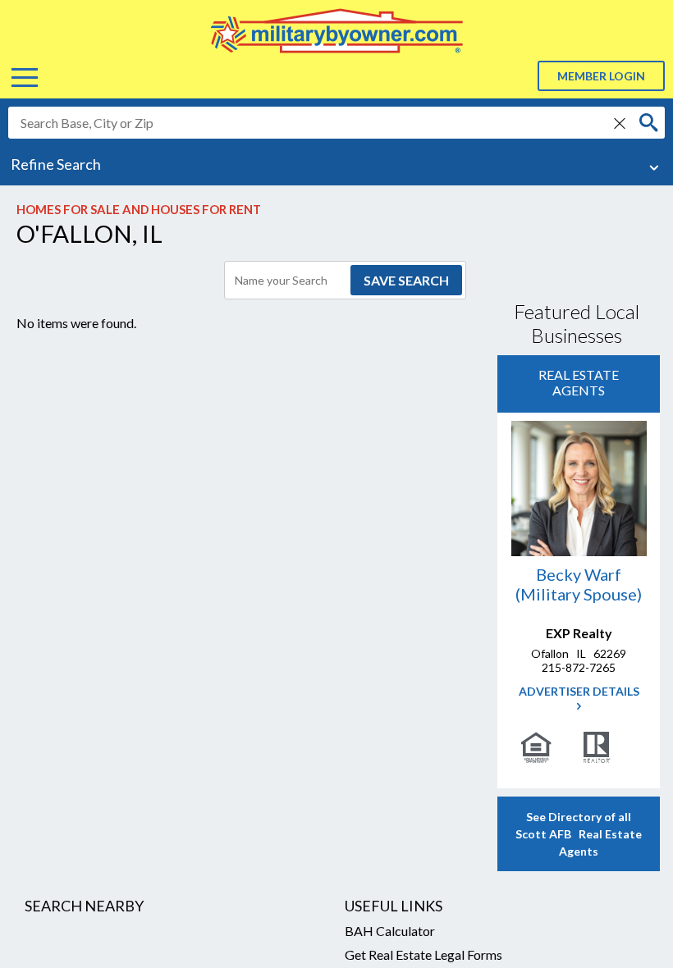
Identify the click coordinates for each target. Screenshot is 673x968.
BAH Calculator (390, 930)
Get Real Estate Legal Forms (423, 954)
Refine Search (56, 164)
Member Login (601, 76)
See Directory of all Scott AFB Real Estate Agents (578, 834)
